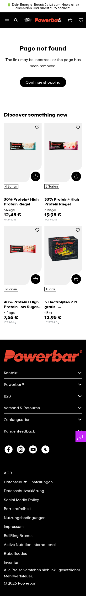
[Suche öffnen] (16, 20)
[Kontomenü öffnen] (59, 20)
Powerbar (27, 583)
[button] (81, 20)
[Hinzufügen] (36, 176)
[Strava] (45, 449)
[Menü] (7, 20)
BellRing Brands (18, 535)
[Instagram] (21, 449)
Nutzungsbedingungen (25, 517)
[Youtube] (33, 449)
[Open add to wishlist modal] (37, 128)
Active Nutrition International (30, 544)
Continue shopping (43, 82)
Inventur (11, 562)
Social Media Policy (21, 499)
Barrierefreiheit (17, 508)
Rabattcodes (15, 553)
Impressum (14, 526)
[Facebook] (8, 449)
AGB (8, 472)
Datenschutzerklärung (24, 490)
